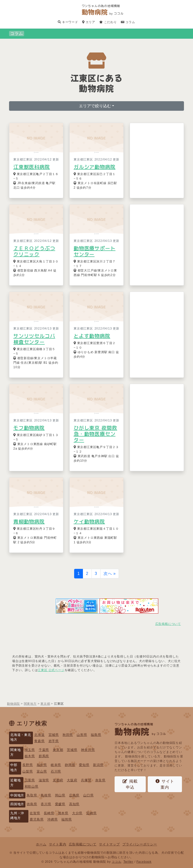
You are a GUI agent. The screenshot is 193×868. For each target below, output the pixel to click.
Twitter (128, 861)
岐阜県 (56, 765)
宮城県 (54, 735)
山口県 (88, 795)
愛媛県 (60, 804)
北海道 (39, 735)
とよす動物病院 (92, 335)
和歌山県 (31, 786)
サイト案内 (167, 784)
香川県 (46, 804)
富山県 (42, 771)
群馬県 (44, 756)
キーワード (69, 22)
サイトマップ (109, 844)
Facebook (144, 861)
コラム (130, 22)
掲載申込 (132, 784)
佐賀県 (35, 813)
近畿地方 (15, 782)
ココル (116, 861)
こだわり (110, 22)
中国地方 (17, 795)
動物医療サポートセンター (94, 251)
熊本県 (63, 813)
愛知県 (84, 765)
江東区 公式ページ (51, 670)
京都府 (58, 780)
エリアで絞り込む (95, 106)
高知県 (74, 804)
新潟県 (98, 765)
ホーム (41, 844)
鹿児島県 (36, 819)
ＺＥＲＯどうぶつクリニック (34, 251)
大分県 (77, 813)
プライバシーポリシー (139, 844)
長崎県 (49, 813)
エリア (90, 22)
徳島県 (32, 804)
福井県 (42, 765)
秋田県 (68, 735)
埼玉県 (30, 750)
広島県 (74, 795)
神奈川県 (88, 750)
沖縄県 (52, 819)
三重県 (30, 780)
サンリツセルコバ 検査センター (34, 338)
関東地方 (15, 752)
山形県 (82, 735)
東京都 (58, 750)
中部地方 (13, 767)
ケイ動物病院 (89, 521)
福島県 (96, 735)
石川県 (56, 771)
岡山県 (60, 795)
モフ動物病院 (29, 427)
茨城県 (72, 750)
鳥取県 (32, 795)
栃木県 (30, 756)
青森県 (39, 741)
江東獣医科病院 (31, 166)
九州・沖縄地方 (17, 815)
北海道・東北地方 (20, 737)
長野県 (27, 765)
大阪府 (72, 780)
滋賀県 (44, 780)
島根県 (46, 795)
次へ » (110, 573)
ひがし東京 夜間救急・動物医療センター (95, 433)
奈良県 (100, 780)
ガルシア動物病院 (94, 166)
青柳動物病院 (29, 521)
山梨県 (27, 771)
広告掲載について (168, 624)
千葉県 (44, 750)
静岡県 (70, 765)
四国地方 (17, 804)
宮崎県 (91, 813)
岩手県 (54, 741)
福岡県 (66, 819)
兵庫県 (86, 780)
